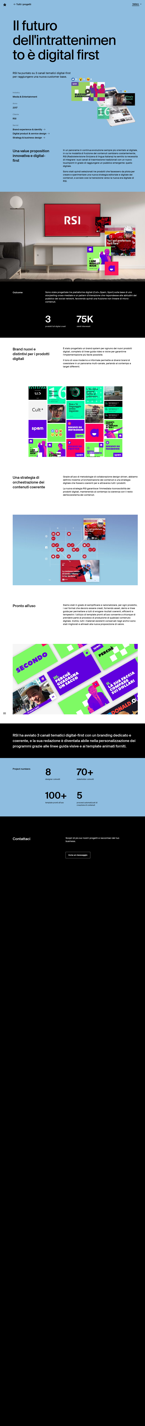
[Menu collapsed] (4, 713)
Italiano (136, 4)
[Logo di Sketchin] (4, 4)
